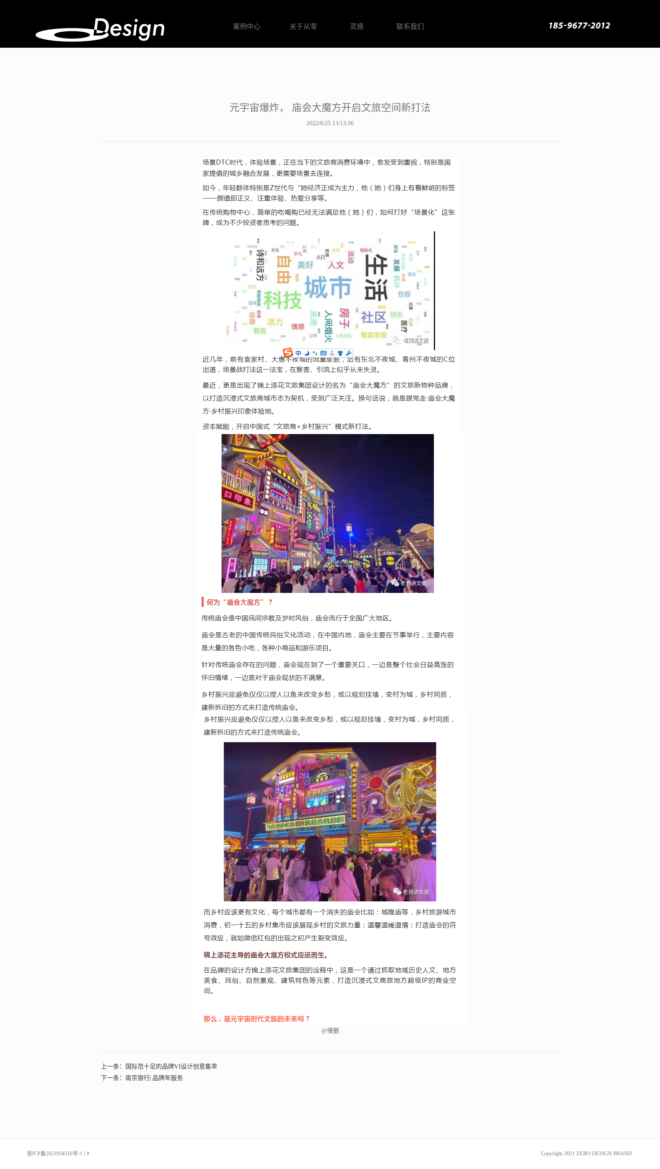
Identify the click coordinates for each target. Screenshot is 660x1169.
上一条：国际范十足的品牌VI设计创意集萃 (159, 1066)
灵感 (357, 27)
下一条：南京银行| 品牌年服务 (142, 1078)
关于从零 (303, 27)
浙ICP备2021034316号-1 (54, 1153)
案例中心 (246, 27)
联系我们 (410, 27)
